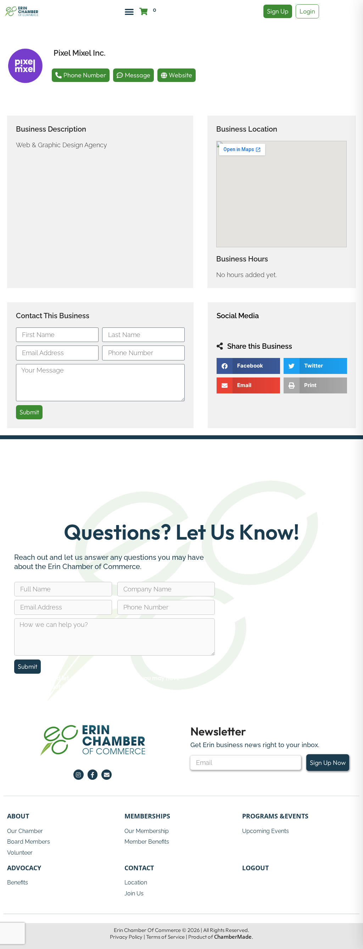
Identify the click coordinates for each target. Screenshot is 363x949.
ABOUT (18, 816)
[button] (129, 11)
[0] (143, 11)
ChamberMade (233, 936)
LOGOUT (255, 868)
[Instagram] (78, 774)
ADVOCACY (24, 868)
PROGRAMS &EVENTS (275, 816)
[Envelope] (106, 774)
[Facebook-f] (93, 774)
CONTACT (139, 868)
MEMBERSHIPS (147, 816)
